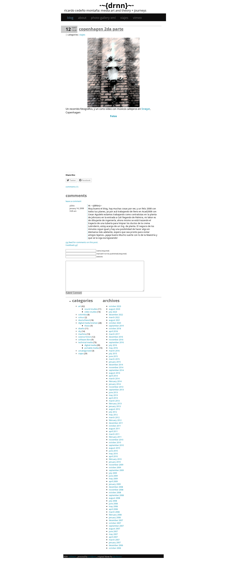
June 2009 (113, 475)
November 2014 (116, 367)
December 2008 (116, 486)
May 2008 (113, 506)
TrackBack (72, 245)
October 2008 (115, 492)
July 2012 (113, 411)
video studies (90, 311)
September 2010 (116, 445)
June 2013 (113, 392)
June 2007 (113, 531)
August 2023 (114, 309)
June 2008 (113, 503)
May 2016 (113, 348)
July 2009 (113, 473)
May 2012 (113, 414)
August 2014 (114, 373)
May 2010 (113, 453)
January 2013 (115, 406)
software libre (84, 339)
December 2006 (116, 545)
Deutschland (84, 320)
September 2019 (116, 325)
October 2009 (115, 467)
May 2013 (113, 395)
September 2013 (116, 389)
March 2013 (114, 400)
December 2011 (116, 423)
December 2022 (116, 314)
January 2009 (115, 484)
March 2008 (114, 512)
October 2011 (115, 425)
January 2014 (115, 384)
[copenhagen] (113, 106)
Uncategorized (84, 350)
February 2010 (115, 459)
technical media (85, 342)
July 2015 (113, 353)
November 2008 (116, 489)
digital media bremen (88, 322)
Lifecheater (117, 556)
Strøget (145, 109)
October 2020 (115, 322)
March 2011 (114, 434)
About (82, 18)
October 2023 (115, 306)
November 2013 (116, 386)
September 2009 (116, 470)
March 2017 (114, 334)
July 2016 (113, 345)
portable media (91, 348)
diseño (81, 328)
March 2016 (114, 350)
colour (81, 317)
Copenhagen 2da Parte (101, 29)
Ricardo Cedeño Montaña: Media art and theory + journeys (105, 10)
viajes (124, 18)
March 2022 (114, 317)
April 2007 (113, 537)
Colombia (82, 314)
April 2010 (113, 456)
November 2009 (116, 464)
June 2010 (113, 450)
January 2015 (115, 361)
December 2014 (116, 364)
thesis (87, 325)
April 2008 (113, 509)
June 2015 (113, 356)
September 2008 (116, 495)
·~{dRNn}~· (116, 5)
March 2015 (114, 359)
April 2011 (113, 431)
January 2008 (115, 517)
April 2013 (113, 398)
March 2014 (114, 378)
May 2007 (113, 534)
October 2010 (115, 442)
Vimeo (137, 18)
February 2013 (115, 403)
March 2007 (114, 539)
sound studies (90, 309)
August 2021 (114, 320)
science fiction (84, 336)
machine (82, 334)
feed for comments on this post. (82, 242)
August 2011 (114, 428)
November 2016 (116, 339)
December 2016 (116, 336)
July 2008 (113, 500)
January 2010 (115, 461)
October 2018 (115, 328)
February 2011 (115, 436)
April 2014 (113, 375)
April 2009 (113, 481)
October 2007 (115, 523)
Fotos (113, 116)
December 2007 (116, 520)
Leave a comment (73, 201)
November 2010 (116, 439)
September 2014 (116, 370)
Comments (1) (72, 186)
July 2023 (113, 311)
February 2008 (115, 514)
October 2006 (115, 548)
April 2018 (113, 331)
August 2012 (114, 409)
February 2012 (115, 420)
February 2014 (115, 381)
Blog (70, 18)
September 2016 (116, 342)
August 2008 (114, 498)
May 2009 (113, 478)
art (79, 306)
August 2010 (114, 448)
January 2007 (115, 542)
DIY (79, 331)
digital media (90, 345)
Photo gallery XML (103, 18)
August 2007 (114, 528)
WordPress (92, 556)
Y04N (72, 205)
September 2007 (116, 525)
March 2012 (114, 417)
